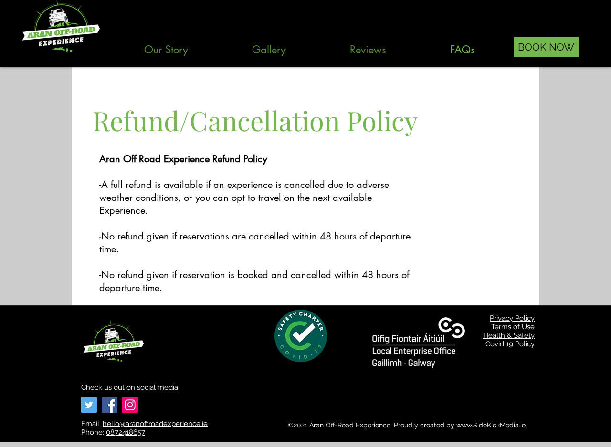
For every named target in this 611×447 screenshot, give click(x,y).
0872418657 (125, 432)
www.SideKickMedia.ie (491, 425)
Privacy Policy (512, 318)
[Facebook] (109, 405)
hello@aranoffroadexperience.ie (155, 423)
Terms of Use (513, 326)
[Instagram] (130, 405)
